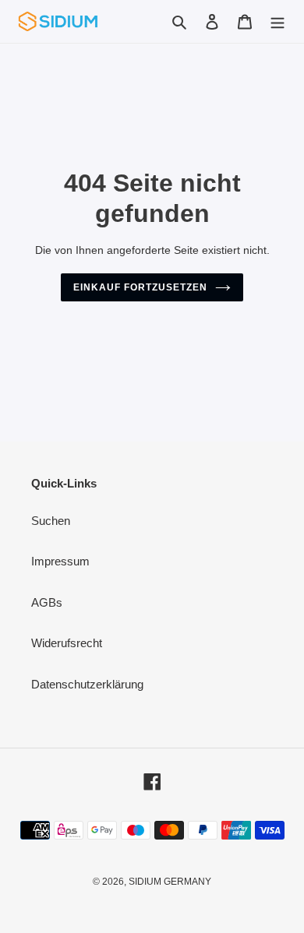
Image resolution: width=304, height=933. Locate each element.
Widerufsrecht (66, 643)
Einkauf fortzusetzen (140, 287)
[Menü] (277, 21)
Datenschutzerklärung (87, 684)
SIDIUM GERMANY (170, 881)
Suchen (50, 520)
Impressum (60, 561)
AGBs (46, 602)
